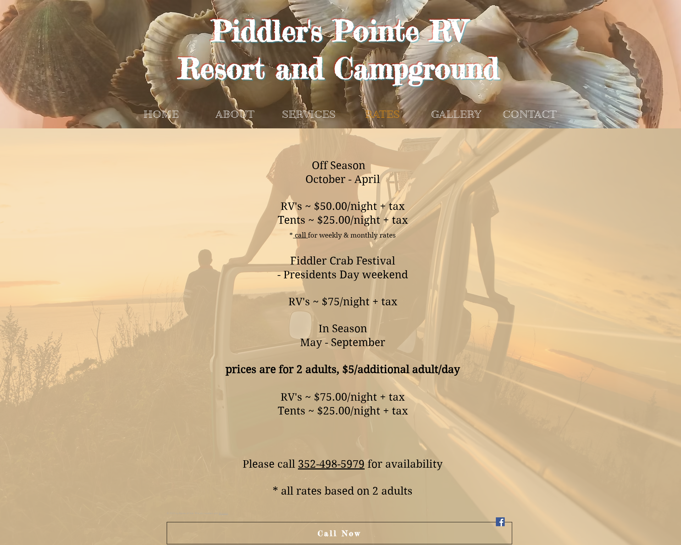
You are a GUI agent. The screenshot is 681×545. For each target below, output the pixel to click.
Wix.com (223, 513)
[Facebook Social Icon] (500, 521)
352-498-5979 (331, 464)
